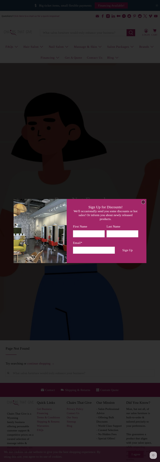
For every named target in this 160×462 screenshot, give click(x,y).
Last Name (113, 226)
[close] (143, 202)
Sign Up (127, 250)
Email (77, 242)
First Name (80, 226)
